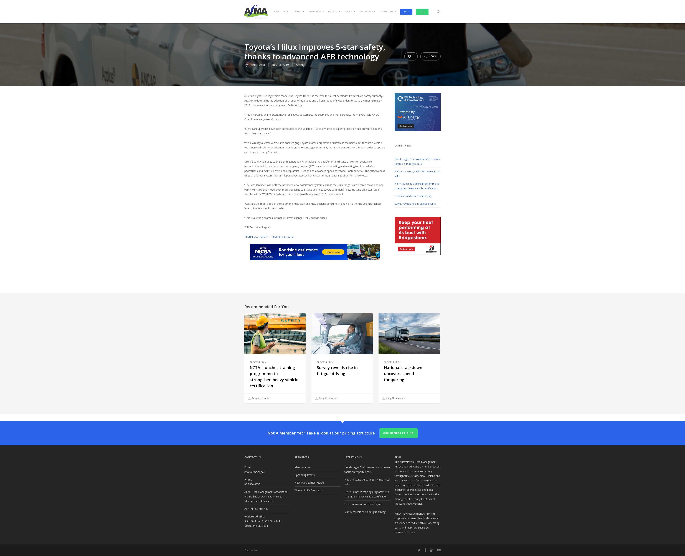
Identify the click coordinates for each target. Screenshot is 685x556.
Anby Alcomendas (260, 398)
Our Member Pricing (398, 433)
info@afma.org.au (254, 472)
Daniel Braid (256, 65)
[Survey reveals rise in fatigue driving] (342, 358)
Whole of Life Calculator (308, 490)
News (253, 318)
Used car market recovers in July (413, 196)
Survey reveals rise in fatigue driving (415, 203)
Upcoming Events (305, 475)
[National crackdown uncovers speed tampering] (409, 358)
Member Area (302, 467)
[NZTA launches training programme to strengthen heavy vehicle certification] (275, 358)
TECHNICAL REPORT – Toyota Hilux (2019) (269, 236)
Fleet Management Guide (309, 482)
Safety (300, 65)
